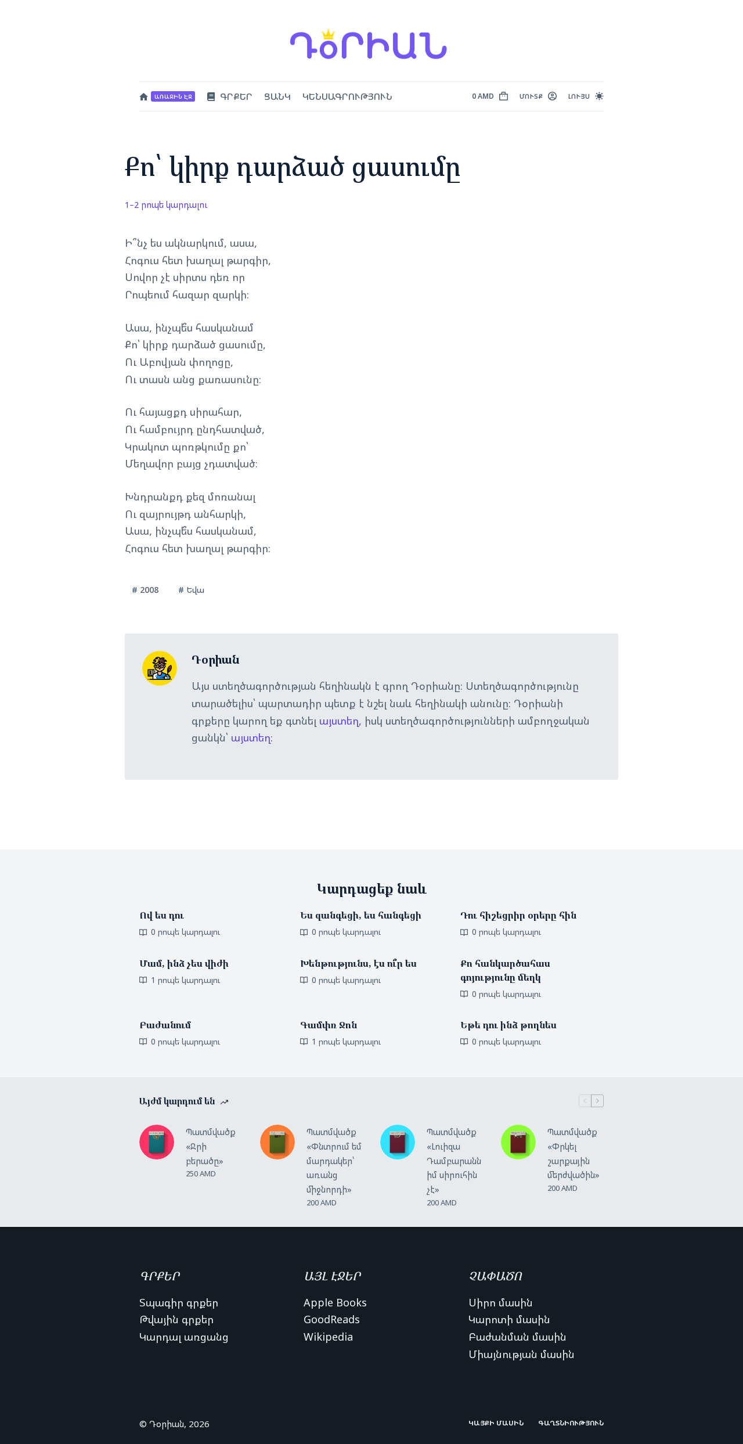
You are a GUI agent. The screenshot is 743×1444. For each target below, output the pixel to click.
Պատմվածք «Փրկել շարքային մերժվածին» (573, 1153)
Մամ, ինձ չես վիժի (184, 963)
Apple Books (335, 1302)
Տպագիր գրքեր (178, 1302)
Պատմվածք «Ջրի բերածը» (211, 1146)
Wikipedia (328, 1337)
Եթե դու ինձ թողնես (508, 1024)
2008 (145, 589)
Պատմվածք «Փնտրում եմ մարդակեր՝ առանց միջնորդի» (334, 1160)
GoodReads (332, 1319)
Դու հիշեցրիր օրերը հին (518, 915)
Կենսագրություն (347, 96)
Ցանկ (277, 96)
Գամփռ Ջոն (328, 1024)
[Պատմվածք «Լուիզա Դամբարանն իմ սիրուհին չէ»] (397, 1142)
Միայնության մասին (521, 1354)
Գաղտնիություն (571, 1423)
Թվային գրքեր (176, 1319)
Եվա (191, 589)
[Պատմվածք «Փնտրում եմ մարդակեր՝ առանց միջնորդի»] (277, 1142)
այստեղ (339, 721)
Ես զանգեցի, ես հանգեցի (360, 915)
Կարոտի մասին (509, 1319)
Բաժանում (165, 1024)
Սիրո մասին (500, 1302)
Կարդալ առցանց (184, 1337)
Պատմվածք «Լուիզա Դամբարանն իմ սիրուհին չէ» (454, 1160)
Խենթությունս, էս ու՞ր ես (358, 963)
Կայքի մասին (496, 1423)
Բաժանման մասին (517, 1337)
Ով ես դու (161, 915)
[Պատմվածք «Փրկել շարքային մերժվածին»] (518, 1142)
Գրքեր (236, 96)
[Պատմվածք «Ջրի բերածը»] (156, 1142)
